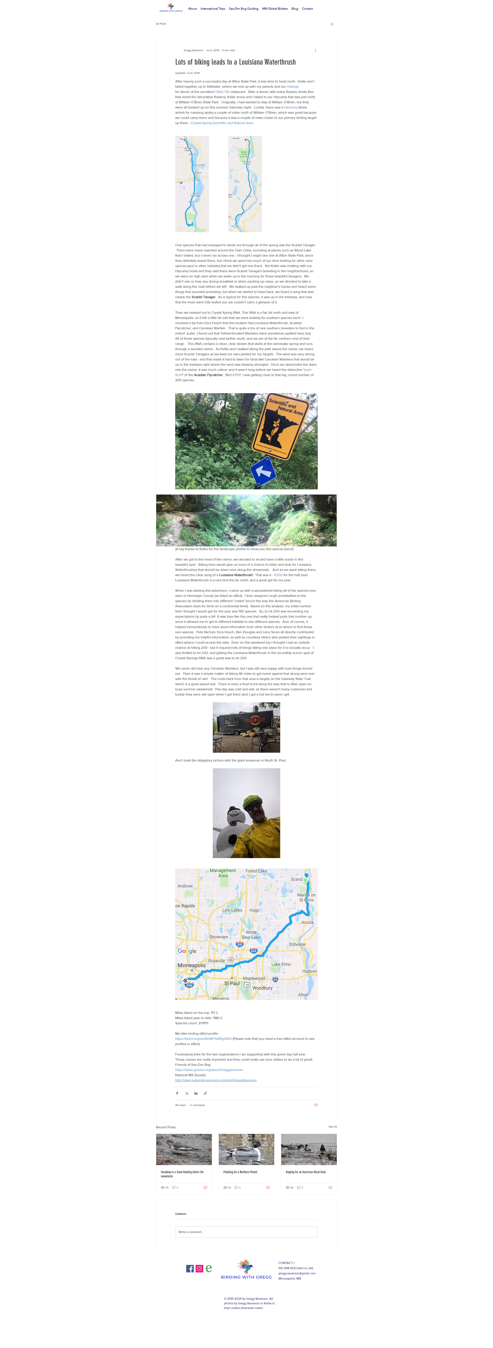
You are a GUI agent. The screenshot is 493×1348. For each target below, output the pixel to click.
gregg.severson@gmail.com (297, 1273)
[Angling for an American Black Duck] (309, 1149)
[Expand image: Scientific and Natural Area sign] (246, 441)
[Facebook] (190, 1268)
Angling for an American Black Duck (306, 1172)
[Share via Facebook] (177, 1093)
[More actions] (315, 50)
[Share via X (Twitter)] (186, 1093)
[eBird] (209, 1268)
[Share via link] (205, 1093)
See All (333, 1126)
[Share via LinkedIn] (196, 1093)
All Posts (161, 23)
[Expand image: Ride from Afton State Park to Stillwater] (192, 184)
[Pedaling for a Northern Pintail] (246, 1149)
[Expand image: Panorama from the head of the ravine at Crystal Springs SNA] (246, 520)
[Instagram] (199, 1268)
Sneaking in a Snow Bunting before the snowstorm (182, 1174)
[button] (332, 23)
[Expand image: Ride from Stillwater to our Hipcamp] (245, 184)
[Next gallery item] (313, 441)
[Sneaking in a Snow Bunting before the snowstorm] (184, 1149)
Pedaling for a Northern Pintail (240, 1172)
